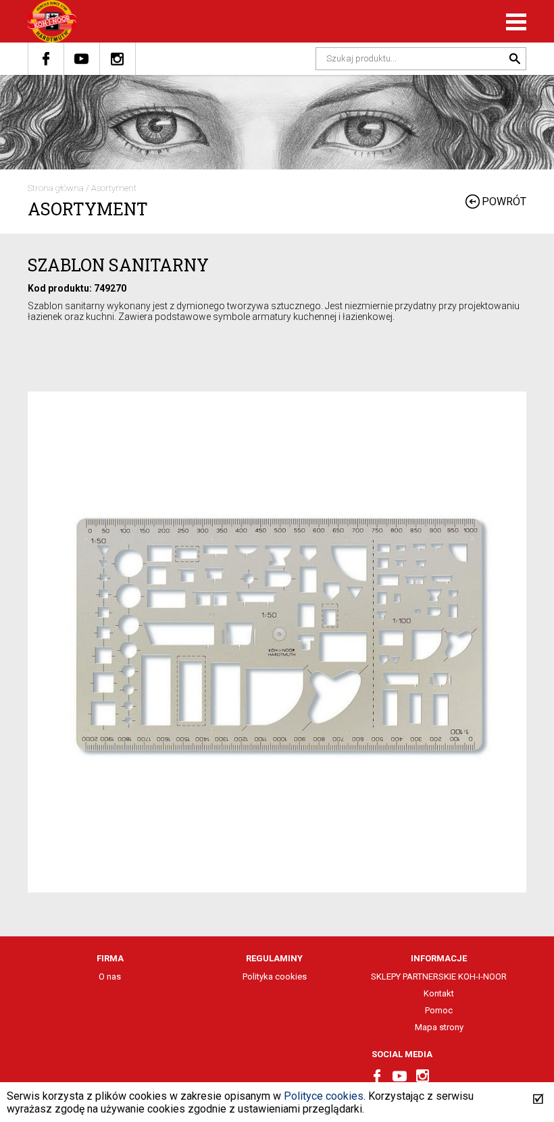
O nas (110, 976)
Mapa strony (439, 1027)
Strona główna (56, 188)
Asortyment (113, 188)
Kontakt (439, 993)
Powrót (504, 201)
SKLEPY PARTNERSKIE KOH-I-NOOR (439, 976)
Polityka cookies (275, 976)
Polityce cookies (323, 1096)
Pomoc (439, 1010)
